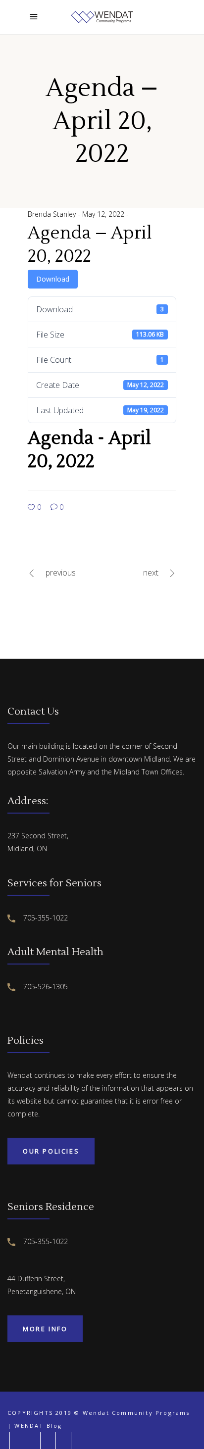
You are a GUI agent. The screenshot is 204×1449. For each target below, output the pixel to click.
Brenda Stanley (53, 214)
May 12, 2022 (104, 214)
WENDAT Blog (38, 1425)
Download (52, 279)
